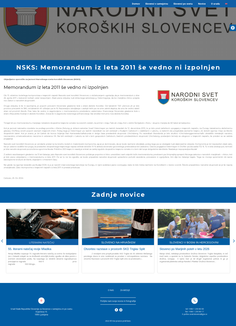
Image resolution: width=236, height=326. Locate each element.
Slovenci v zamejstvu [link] (156, 3)
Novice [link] (202, 3)
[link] (233, 28)
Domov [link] (136, 3)
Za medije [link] (125, 290)
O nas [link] (111, 290)
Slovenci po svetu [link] (183, 3)
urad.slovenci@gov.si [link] (198, 314)
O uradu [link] (215, 3)
